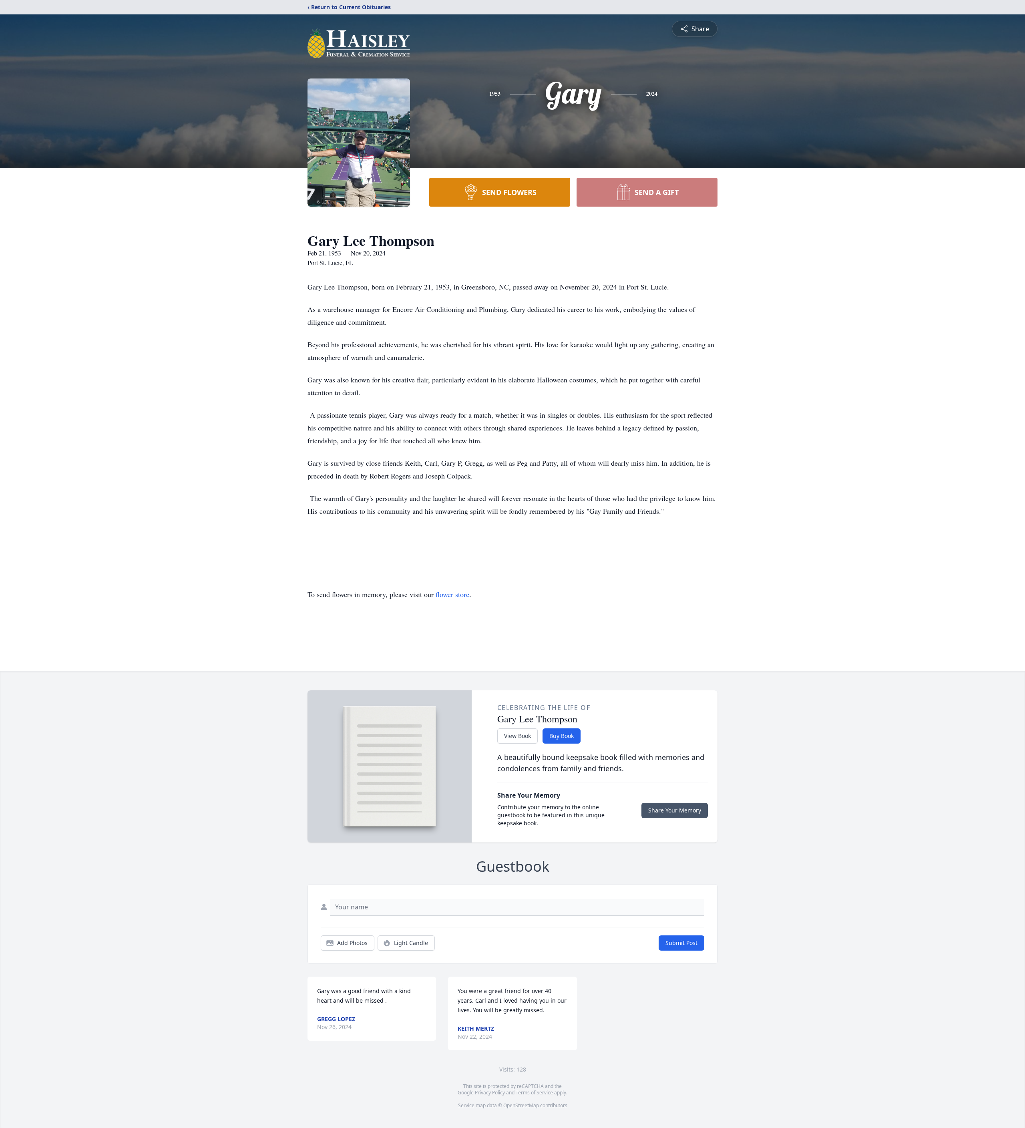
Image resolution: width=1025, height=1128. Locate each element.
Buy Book (561, 736)
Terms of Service (534, 1092)
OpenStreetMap (521, 1105)
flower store (452, 594)
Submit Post (681, 943)
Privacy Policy (490, 1092)
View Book (517, 736)
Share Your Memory (674, 810)
